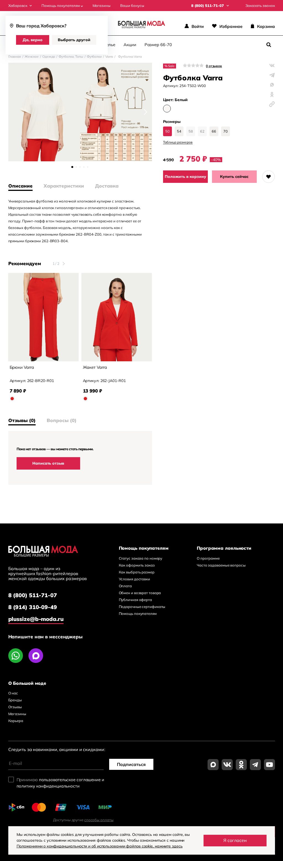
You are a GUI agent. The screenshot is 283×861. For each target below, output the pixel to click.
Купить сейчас (234, 176)
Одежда (48, 56)
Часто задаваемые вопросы (221, 565)
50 (167, 131)
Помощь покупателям (61, 6)
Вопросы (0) (62, 420)
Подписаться (131, 764)
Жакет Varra (95, 367)
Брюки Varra (22, 367)
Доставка (107, 186)
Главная (14, 56)
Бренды (15, 700)
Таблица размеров (178, 142)
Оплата (125, 586)
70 (225, 131)
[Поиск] (269, 45)
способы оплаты (99, 820)
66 (214, 131)
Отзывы (15, 707)
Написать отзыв (48, 463)
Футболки (94, 56)
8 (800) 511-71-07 (32, 595)
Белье (110, 44)
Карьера (15, 720)
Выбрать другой (74, 39)
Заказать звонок (260, 6)
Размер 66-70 (158, 44)
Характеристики (64, 186)
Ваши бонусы (132, 6)
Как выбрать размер (136, 572)
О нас (13, 693)
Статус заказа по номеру (141, 558)
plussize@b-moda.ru (36, 619)
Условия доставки (134, 579)
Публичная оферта (135, 599)
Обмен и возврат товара (140, 593)
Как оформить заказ (137, 565)
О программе (208, 558)
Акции (130, 44)
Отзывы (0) (22, 420)
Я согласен (235, 840)
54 (179, 131)
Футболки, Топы (71, 56)
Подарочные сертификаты (142, 606)
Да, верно (33, 39)
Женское (32, 56)
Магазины (102, 6)
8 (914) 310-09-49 (32, 607)
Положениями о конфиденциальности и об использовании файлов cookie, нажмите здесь (100, 846)
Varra (109, 56)
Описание (20, 186)
